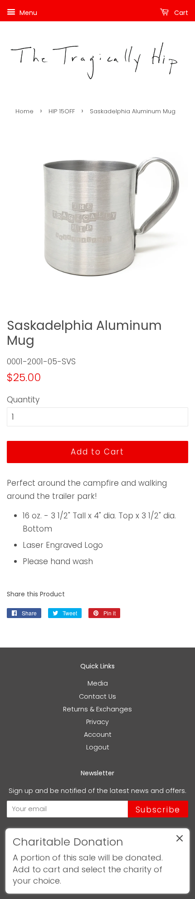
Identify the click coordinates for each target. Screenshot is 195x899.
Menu (27, 12)
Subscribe (158, 809)
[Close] (179, 840)
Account (98, 734)
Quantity (23, 399)
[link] (97, 861)
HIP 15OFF (62, 111)
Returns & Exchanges (97, 709)
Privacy (97, 721)
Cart (180, 12)
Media (98, 683)
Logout (97, 747)
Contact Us (97, 696)
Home (24, 111)
